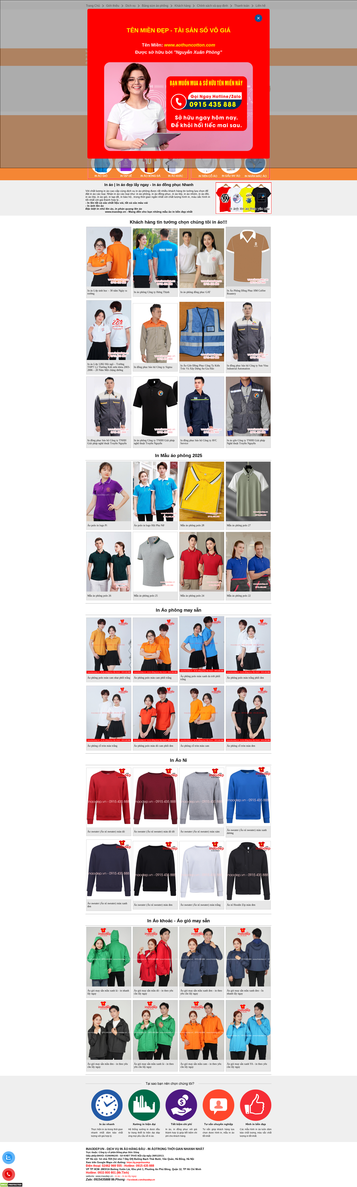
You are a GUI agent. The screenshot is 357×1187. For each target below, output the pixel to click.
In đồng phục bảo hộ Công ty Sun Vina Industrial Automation (247, 367)
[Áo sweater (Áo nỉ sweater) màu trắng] (201, 870)
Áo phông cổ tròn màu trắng (102, 745)
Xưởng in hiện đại (144, 1124)
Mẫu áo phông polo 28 (192, 525)
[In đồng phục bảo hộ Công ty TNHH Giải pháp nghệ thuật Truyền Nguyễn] (108, 405)
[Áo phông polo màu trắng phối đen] (248, 645)
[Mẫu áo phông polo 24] (201, 561)
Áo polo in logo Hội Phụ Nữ (149, 525)
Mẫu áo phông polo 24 (192, 595)
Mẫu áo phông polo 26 (99, 595)
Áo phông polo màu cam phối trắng (152, 677)
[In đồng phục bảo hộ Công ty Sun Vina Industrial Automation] (248, 331)
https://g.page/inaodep (138, 1162)
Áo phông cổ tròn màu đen (241, 745)
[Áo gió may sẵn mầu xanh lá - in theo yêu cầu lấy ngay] (155, 1029)
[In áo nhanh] (107, 1120)
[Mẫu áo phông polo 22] (248, 561)
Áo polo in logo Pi (97, 525)
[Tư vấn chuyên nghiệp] (218, 1120)
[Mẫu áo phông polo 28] (201, 490)
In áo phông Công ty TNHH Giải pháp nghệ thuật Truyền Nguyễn (154, 442)
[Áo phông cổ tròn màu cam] (201, 713)
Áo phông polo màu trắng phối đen (245, 677)
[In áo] (178, 179)
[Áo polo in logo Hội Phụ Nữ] (155, 490)
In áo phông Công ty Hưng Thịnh (151, 292)
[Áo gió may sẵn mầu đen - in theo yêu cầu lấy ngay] (108, 1029)
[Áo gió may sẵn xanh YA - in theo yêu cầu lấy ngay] (248, 1029)
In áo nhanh (107, 1124)
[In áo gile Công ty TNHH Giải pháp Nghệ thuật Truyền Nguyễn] (248, 405)
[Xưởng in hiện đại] (144, 1120)
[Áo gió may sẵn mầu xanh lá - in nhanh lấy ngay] (108, 956)
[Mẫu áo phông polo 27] (248, 490)
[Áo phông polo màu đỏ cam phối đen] (155, 713)
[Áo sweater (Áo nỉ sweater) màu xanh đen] (108, 868)
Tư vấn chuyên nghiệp (218, 1124)
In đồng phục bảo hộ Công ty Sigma (153, 367)
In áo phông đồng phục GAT (195, 292)
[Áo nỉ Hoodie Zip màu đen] (248, 870)
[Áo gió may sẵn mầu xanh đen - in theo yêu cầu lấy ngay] (201, 956)
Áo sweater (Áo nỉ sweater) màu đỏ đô (154, 831)
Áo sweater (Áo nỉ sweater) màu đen (153, 905)
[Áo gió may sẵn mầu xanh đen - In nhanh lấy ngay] (248, 956)
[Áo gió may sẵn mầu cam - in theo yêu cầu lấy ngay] (201, 1029)
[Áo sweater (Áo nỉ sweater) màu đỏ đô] (155, 797)
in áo (117, 1176)
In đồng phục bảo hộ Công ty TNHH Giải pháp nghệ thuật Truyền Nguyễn (107, 442)
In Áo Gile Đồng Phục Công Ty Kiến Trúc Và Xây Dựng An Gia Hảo (200, 367)
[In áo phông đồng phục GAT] (201, 257)
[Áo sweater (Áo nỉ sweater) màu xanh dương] (248, 795)
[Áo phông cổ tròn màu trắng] (108, 713)
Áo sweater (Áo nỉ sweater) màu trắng (200, 905)
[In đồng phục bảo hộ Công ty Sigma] (155, 332)
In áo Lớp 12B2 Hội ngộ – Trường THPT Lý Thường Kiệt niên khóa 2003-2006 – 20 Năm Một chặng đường (108, 367)
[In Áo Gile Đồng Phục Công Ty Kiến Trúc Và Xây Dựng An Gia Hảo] (201, 331)
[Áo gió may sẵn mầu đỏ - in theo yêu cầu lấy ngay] (155, 956)
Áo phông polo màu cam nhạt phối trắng (108, 677)
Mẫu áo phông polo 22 (239, 595)
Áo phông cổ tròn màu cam (194, 745)
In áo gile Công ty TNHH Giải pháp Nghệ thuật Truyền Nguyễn (246, 442)
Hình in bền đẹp (256, 1124)
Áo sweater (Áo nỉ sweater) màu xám (200, 831)
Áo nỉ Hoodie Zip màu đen (241, 905)
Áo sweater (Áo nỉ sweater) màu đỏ (106, 831)
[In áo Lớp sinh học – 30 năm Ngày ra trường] (108, 256)
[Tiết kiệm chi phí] (181, 1120)
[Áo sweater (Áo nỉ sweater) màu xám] (201, 797)
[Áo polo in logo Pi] (108, 490)
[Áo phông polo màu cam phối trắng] (155, 645)
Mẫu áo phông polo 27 (239, 525)
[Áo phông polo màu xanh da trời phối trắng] (201, 643)
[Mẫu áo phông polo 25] (155, 561)
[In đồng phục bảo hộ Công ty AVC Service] (201, 405)
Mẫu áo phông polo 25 (146, 595)
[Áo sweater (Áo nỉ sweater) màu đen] (155, 870)
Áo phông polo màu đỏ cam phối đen (153, 745)
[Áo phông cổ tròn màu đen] (248, 713)
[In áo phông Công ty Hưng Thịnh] (155, 257)
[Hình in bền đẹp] (255, 1120)
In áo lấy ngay (129, 1176)
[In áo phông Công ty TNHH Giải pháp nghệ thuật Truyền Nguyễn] (155, 405)
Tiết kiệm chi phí (181, 1124)
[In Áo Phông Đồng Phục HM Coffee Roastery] (248, 256)
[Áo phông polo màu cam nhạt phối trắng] (108, 645)
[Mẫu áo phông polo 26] (108, 561)
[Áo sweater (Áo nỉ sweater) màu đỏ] (108, 797)
